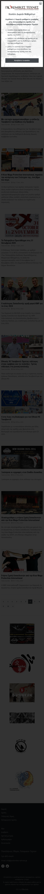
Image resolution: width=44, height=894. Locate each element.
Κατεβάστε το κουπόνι (22, 60)
